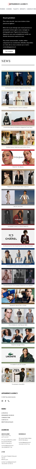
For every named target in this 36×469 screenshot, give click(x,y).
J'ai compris (9, 51)
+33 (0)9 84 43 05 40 (7, 463)
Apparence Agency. (18, 4)
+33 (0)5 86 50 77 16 (6, 447)
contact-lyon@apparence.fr (8, 462)
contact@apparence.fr (7, 445)
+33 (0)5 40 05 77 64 (24, 444)
